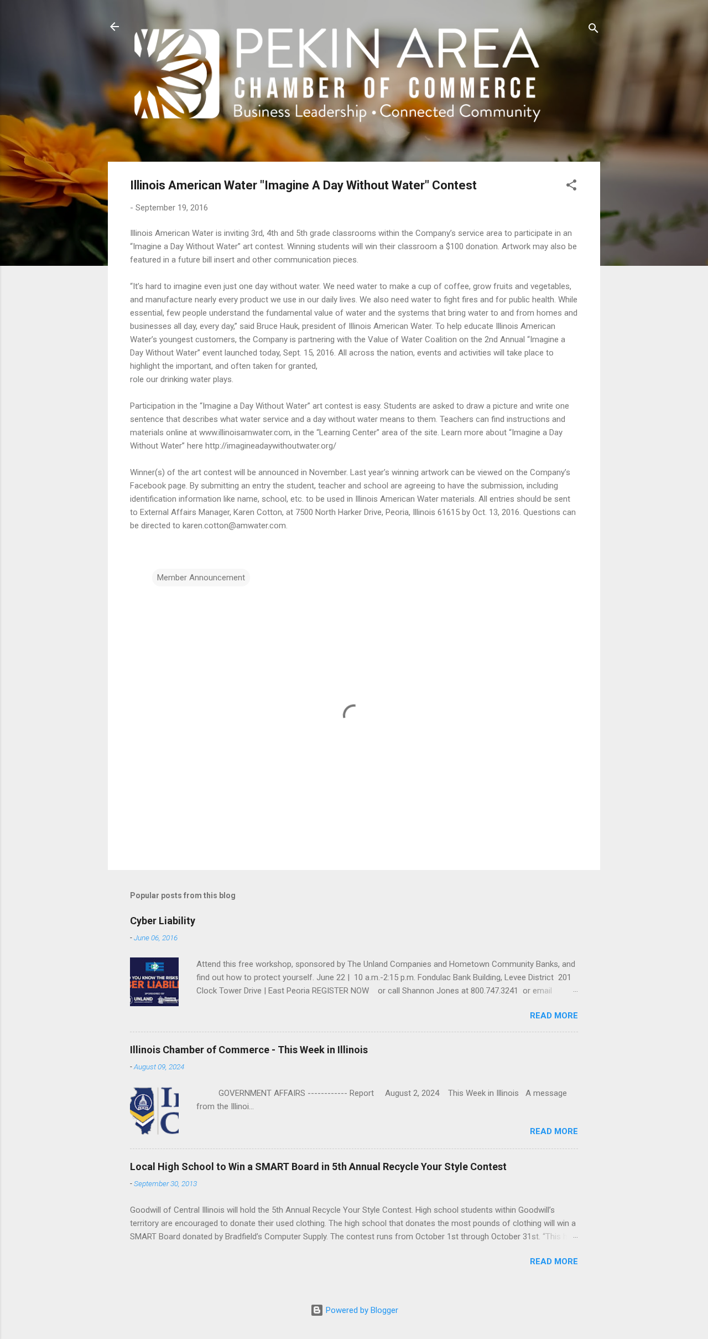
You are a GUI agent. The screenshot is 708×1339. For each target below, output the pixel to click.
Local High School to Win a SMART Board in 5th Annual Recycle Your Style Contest (318, 1166)
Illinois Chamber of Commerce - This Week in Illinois (249, 1049)
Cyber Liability (162, 920)
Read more (554, 1016)
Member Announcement (201, 578)
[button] (571, 186)
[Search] (593, 30)
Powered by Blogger (361, 1310)
